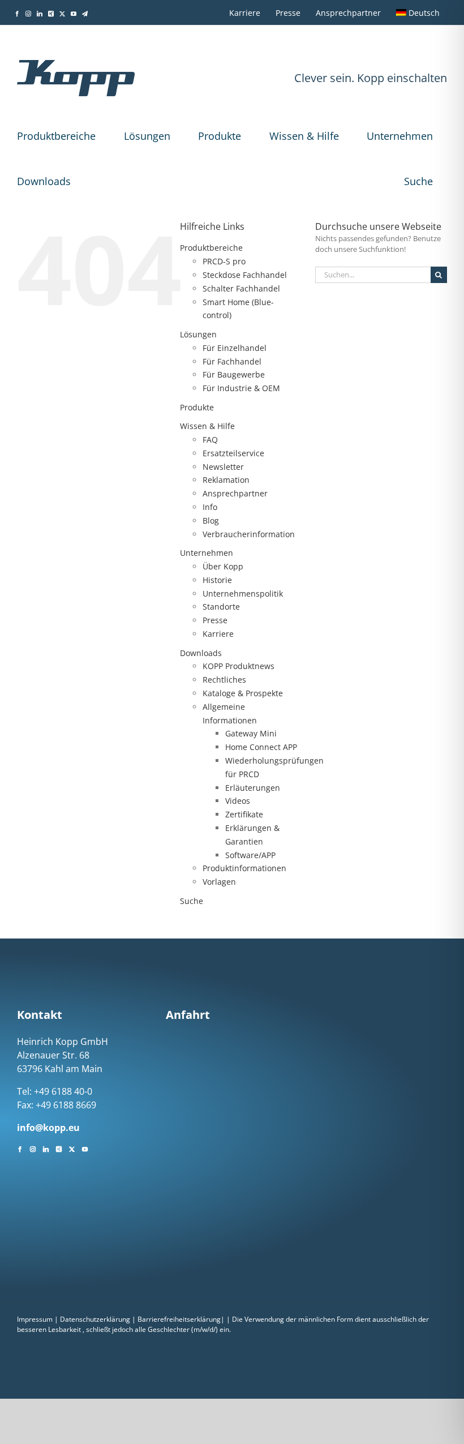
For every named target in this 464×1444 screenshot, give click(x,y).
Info (210, 507)
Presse (215, 620)
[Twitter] (72, 1147)
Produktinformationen (244, 868)
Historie (217, 580)
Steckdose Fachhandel (245, 274)
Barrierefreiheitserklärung (179, 1319)
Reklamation (226, 479)
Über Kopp (223, 566)
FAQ (210, 439)
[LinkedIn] (46, 1147)
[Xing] (59, 1147)
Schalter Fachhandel (241, 288)
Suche (418, 181)
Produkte (219, 136)
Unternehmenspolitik (243, 593)
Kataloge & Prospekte (243, 693)
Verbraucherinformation (249, 534)
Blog (211, 520)
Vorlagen (219, 881)
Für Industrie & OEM (241, 388)
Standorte (221, 606)
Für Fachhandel (232, 361)
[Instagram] (33, 1147)
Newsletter (223, 466)
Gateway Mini (251, 733)
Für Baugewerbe (234, 374)
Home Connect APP (261, 747)
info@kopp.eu (48, 1127)
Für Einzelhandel (235, 347)
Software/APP (250, 855)
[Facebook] (20, 1147)
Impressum (35, 1319)
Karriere (218, 633)
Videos (237, 800)
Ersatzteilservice (233, 453)
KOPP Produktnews (238, 666)
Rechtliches (224, 679)
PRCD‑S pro (224, 261)
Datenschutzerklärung (95, 1319)
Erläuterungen (252, 787)
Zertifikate (244, 814)
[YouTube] (85, 1147)
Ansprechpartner (235, 493)
